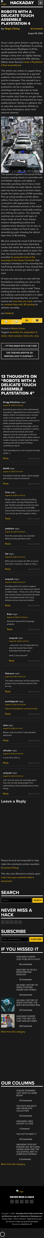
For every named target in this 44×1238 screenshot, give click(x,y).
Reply (6, 458)
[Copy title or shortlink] (16, 33)
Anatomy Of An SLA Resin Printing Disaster (26, 972)
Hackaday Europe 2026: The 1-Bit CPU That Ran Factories (26, 1018)
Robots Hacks (18, 328)
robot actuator (15, 336)
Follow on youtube (11, 922)
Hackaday (22, 2)
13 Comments (36, 28)
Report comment (34, 459)
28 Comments (25, 1026)
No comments (25, 964)
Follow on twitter (7, 922)
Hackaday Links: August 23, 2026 (24, 1122)
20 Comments (25, 1010)
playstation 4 (30, 332)
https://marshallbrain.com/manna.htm (21, 708)
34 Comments (25, 1116)
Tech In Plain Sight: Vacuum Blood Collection (26, 1108)
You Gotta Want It (26, 1134)
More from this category (13, 1031)
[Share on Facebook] (2, 33)
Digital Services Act (34, 1219)
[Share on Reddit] (13, 33)
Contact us (20, 922)
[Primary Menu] (40, 3)
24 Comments (25, 995)
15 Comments (25, 979)
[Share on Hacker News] (9, 33)
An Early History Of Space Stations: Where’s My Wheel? (27, 987)
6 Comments (25, 1159)
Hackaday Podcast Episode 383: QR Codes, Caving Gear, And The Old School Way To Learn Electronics (28, 1149)
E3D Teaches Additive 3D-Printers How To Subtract (20, 354)
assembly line (16, 332)
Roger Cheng (12, 28)
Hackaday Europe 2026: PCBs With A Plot (28, 958)
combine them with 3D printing (19, 304)
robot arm (28, 336)
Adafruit (9, 313)
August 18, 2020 (35, 33)
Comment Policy (10, 867)
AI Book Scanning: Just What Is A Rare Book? (26, 1093)
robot (4, 336)
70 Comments (25, 1100)
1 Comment (24, 1128)
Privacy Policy (7, 1219)
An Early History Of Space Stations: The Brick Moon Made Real (28, 1002)
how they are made (23, 301)
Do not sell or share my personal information (22, 1222)
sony (36, 336)
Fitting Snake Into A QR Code (20, 346)
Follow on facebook (3, 922)
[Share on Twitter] (6, 33)
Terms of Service (19, 1219)
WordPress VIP (26, 1224)
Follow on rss (16, 922)
